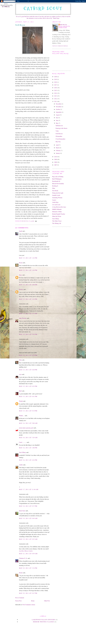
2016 (55, 87)
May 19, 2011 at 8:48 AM (28, 518)
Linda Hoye (55, 202)
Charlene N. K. (23, 558)
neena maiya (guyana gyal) (26, 428)
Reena (20, 263)
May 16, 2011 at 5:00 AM (28, 423)
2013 (55, 96)
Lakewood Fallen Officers (43, 619)
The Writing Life (56, 223)
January (58, 153)
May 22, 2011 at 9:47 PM (28, 593)
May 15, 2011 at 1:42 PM (28, 258)
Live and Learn (56, 204)
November (59, 106)
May (57, 123)
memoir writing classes (43, 622)
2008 (55, 162)
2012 (55, 99)
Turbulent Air (59, 125)
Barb (20, 391)
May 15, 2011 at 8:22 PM (28, 386)
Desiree (21, 289)
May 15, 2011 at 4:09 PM (28, 284)
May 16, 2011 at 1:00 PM (28, 448)
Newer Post (18, 601)
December (59, 104)
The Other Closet (56, 221)
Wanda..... (21, 415)
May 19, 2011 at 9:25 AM (28, 539)
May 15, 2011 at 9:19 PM (28, 411)
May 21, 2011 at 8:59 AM (28, 553)
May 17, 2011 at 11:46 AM (28, 489)
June (57, 120)
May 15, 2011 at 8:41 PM (28, 396)
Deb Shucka (63, 24)
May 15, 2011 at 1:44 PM (28, 270)
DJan (20, 360)
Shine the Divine (56, 216)
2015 (55, 90)
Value (57, 131)
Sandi (20, 231)
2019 (55, 79)
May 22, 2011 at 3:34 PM (28, 568)
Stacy (20, 275)
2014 (55, 93)
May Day (58, 141)
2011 (55, 101)
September (59, 112)
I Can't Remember (60, 139)
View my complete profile (60, 46)
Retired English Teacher (58, 214)
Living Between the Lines (59, 207)
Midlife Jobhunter (57, 209)
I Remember (59, 136)
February (58, 150)
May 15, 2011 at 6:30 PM (28, 355)
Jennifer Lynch (56, 195)
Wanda (21, 401)
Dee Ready (55, 190)
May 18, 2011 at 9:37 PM (28, 506)
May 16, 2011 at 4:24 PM (28, 460)
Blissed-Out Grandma (58, 183)
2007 (55, 165)
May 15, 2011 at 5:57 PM (28, 313)
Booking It (55, 186)
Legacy (54, 200)
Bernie (21, 573)
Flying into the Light (57, 193)
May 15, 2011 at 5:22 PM (28, 299)
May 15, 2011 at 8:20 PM (28, 370)
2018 (55, 82)
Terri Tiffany (22, 452)
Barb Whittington (56, 179)
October (58, 109)
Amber (21, 465)
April (57, 145)
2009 (55, 159)
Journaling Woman (57, 197)
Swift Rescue (59, 133)
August (58, 115)
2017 (55, 85)
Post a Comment (19, 598)
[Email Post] (35, 221)
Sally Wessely (22, 318)
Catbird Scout (43, 8)
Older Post (47, 601)
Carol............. (22, 442)
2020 (55, 76)
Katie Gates (22, 511)
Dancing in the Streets (61, 128)
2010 (55, 156)
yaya (20, 374)
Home (32, 601)
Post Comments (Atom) (29, 604)
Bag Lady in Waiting (57, 176)
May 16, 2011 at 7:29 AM (28, 437)
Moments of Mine (57, 211)
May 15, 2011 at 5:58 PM (28, 334)
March (58, 148)
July (57, 117)
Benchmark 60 (56, 181)
